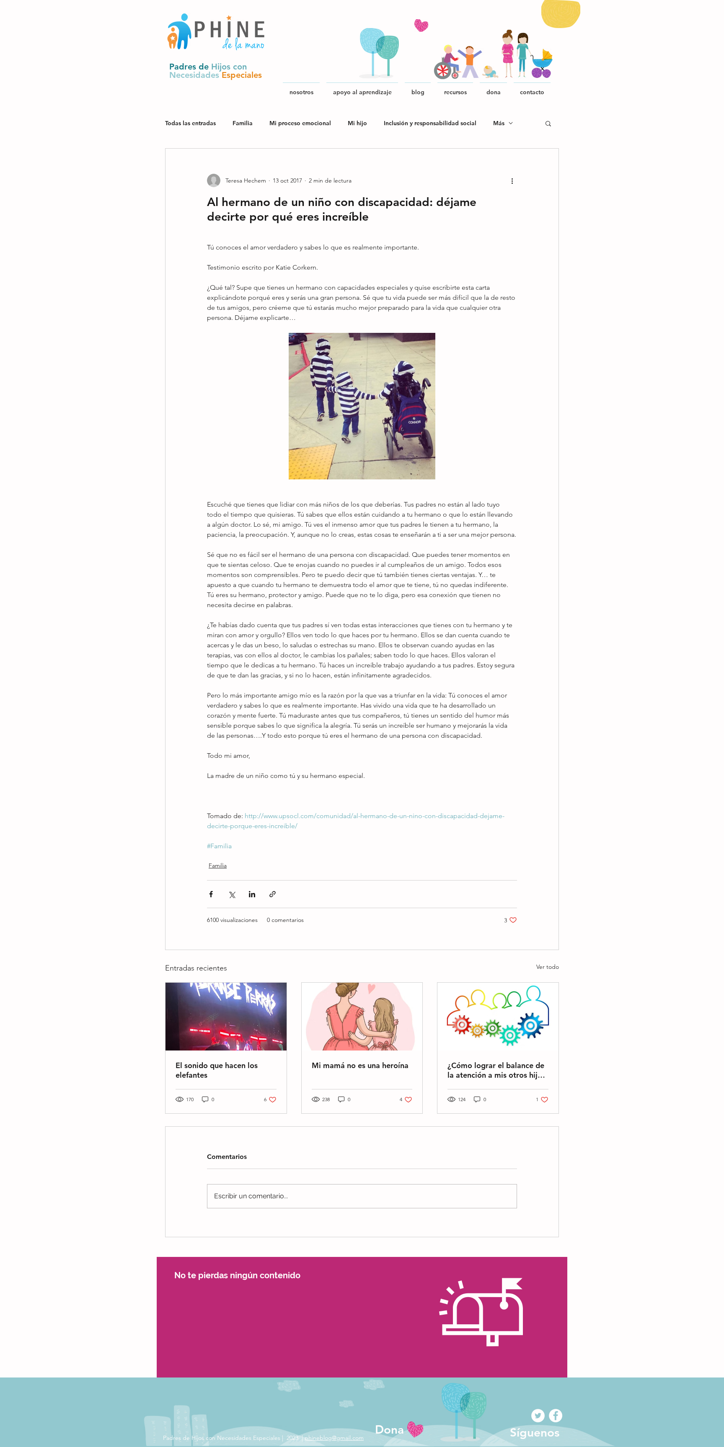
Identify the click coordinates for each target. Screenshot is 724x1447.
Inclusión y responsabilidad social (430, 123)
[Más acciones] (512, 180)
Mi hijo (357, 123)
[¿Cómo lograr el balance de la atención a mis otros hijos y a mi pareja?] (498, 1016)
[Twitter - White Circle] (538, 1415)
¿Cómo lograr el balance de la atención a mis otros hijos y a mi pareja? (496, 1070)
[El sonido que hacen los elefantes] (226, 1016)
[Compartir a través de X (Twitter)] (231, 894)
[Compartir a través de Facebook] (211, 894)
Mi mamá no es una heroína (360, 1065)
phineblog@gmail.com (334, 1438)
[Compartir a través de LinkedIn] (252, 894)
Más (498, 123)
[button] (455, 88)
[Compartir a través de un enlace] (273, 894)
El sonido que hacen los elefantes (217, 1070)
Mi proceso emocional (300, 123)
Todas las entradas (190, 123)
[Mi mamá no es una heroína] (362, 1016)
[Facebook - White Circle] (555, 1415)
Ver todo (547, 967)
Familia (243, 123)
